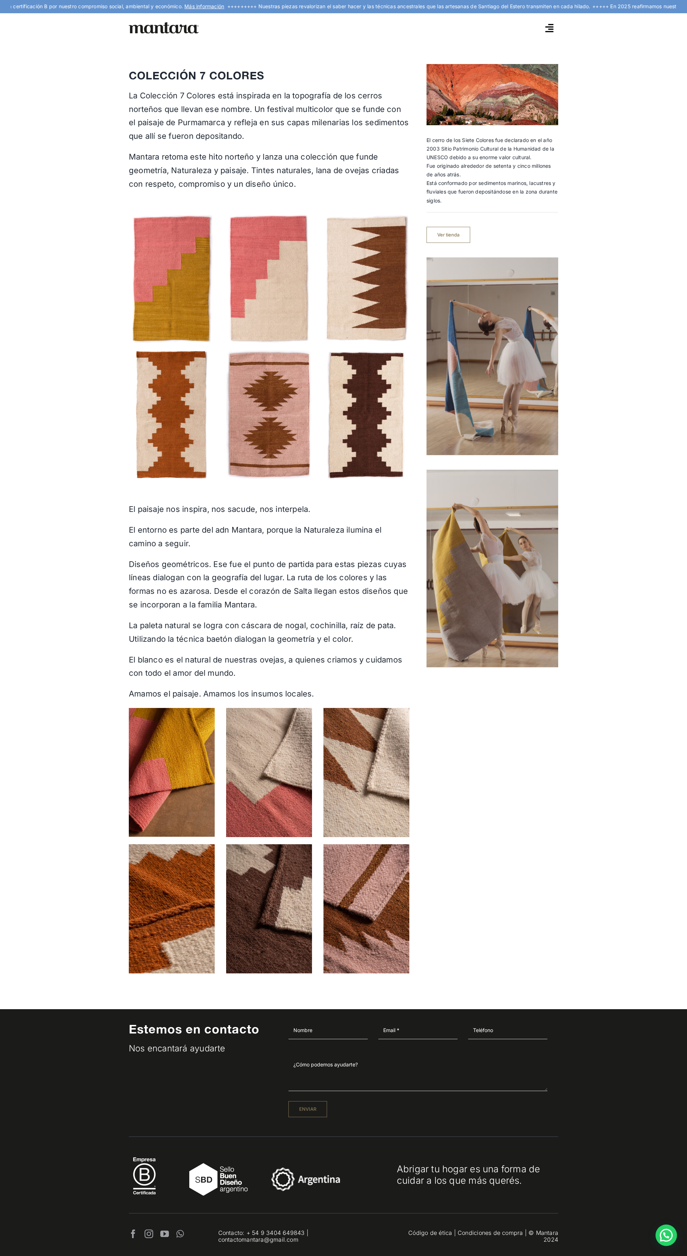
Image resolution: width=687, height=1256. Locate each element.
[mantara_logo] (164, 24)
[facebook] (133, 1234)
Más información (175, 6)
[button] (666, 1235)
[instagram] (149, 1234)
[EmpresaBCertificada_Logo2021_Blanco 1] (144, 1155)
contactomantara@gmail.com (258, 1239)
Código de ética (430, 1232)
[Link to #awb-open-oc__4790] (549, 28)
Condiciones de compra (490, 1232)
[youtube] (164, 1234)
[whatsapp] (180, 1234)
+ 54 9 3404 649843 (276, 1232)
